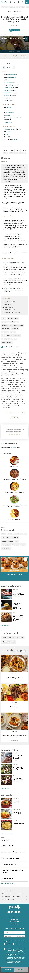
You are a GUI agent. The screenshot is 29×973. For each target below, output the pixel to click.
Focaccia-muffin (7, 846)
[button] (14, 44)
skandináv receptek (7, 335)
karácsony (14, 322)
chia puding (5, 545)
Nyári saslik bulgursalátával (14, 678)
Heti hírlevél (17, 944)
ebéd (16, 318)
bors (5, 100)
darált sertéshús (11, 77)
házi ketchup (21, 534)
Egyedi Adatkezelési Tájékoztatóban (14, 961)
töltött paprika (16, 809)
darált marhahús (12, 74)
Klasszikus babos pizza (9, 864)
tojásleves (22, 545)
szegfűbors (7, 90)
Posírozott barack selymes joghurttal (14, 852)
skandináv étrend (18, 325)
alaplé (8, 115)
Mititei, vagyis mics (14, 707)
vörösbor (8, 110)
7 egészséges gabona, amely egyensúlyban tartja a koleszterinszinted (18, 606)
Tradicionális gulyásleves (16, 801)
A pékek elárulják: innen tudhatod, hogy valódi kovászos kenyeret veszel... (18, 618)
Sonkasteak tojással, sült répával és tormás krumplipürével (14, 736)
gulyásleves (16, 798)
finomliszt (9, 107)
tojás (7, 80)
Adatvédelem (14, 919)
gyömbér (6, 95)
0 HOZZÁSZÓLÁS (21, 34)
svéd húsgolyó (5, 328)
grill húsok (11, 637)
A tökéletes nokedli (18, 823)
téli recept (16, 335)
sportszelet (20, 7)
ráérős (3, 318)
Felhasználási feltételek (14, 918)
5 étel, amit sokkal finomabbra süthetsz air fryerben (18, 758)
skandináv (10, 318)
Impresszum (15, 923)
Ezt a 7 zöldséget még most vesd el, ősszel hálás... (18, 768)
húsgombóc (17, 11)
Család (14, 600)
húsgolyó (13, 332)
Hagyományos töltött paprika (17, 813)
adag (9, 67)
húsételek (10, 11)
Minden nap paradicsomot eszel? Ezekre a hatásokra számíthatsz (18, 594)
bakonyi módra (6, 641)
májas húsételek (20, 637)
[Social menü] (14, 2)
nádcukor (9, 132)
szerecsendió (7, 93)
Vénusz (14, 681)
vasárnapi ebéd (6, 322)
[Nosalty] (4, 2)
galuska (15, 820)
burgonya (9, 82)
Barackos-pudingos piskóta (11, 858)
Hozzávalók (8, 969)
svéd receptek (5, 339)
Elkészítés (21, 969)
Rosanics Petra (14, 25)
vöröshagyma (11, 85)
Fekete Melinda (14, 710)
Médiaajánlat (14, 925)
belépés (14, 447)
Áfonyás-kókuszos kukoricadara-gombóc (13, 871)
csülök (13, 641)
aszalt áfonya (10, 129)
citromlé (16, 139)
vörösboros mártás (6, 342)
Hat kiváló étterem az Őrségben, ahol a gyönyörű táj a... (18, 780)
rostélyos (4, 637)
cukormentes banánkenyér (10, 541)
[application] (14, 44)
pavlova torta (12, 534)
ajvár (3, 534)
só (4, 98)
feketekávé (10, 112)
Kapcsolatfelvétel (14, 921)
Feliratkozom (20, 936)
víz (8, 134)
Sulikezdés (15, 589)
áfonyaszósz (5, 332)
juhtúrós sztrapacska (8, 7)
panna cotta (5, 537)
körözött (14, 545)
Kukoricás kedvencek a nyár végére (12, 896)
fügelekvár (15, 537)
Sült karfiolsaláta (7, 878)
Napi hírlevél (8, 944)
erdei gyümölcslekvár (12, 118)
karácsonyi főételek (7, 325)
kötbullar (14, 339)
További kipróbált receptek (11, 347)
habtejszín (9, 87)
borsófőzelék (6, 548)
